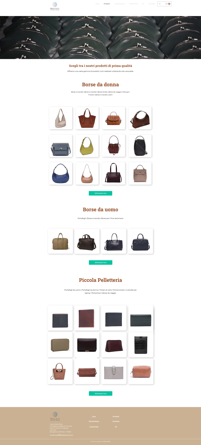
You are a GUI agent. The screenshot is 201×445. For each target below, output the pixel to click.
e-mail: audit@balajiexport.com (61, 435)
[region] (87, 118)
